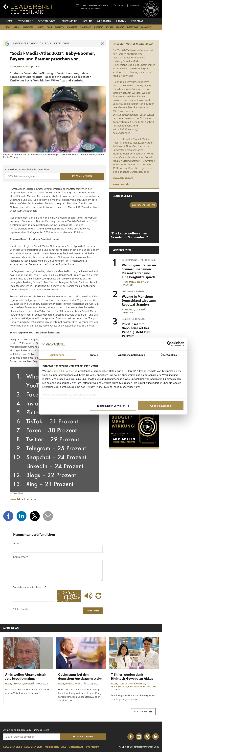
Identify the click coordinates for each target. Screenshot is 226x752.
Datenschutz (76, 747)
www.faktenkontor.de (23, 499)
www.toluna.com (123, 178)
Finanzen (59, 27)
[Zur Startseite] (28, 9)
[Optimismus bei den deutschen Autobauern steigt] (81, 653)
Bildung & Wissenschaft (142, 687)
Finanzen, (18, 684)
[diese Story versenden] (48, 516)
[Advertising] (134, 428)
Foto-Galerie (25, 21)
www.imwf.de (121, 184)
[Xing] (147, 736)
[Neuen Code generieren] (98, 596)
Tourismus (85, 27)
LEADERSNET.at (33, 747)
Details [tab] (94, 354)
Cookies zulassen (160, 405)
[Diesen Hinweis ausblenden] (102, 44)
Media (16, 27)
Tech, (132, 310)
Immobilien (146, 27)
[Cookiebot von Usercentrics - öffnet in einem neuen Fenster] (169, 343)
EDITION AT (137, 21)
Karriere (98, 27)
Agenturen (28, 27)
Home (9, 21)
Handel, (70, 684)
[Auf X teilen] (35, 516)
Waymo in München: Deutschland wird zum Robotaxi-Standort (139, 300)
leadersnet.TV (69, 21)
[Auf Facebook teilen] (8, 516)
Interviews (132, 27)
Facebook (134, 5)
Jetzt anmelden (82, 176)
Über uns (87, 21)
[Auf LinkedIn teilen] (21, 516)
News (7, 27)
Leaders (120, 27)
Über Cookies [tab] (169, 354)
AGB (63, 747)
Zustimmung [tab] (57, 354)
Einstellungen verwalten (111, 405)
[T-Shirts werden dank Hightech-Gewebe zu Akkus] (134, 653)
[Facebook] (130, 736)
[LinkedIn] (155, 736)
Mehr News (11, 628)
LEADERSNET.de (12, 747)
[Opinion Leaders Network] (151, 9)
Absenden (93, 611)
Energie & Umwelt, (135, 684)
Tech (49, 27)
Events (109, 27)
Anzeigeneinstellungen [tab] (131, 354)
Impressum (92, 747)
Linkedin (121, 21)
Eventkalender (46, 21)
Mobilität (72, 27)
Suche (120, 5)
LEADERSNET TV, (119, 687)
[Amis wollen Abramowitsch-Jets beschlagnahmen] (28, 653)
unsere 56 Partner (63, 370)
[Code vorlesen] (88, 596)
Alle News (140, 711)
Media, (21, 67)
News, (13, 67)
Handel (40, 27)
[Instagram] (139, 736)
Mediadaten (104, 21)
